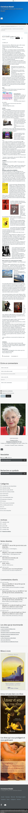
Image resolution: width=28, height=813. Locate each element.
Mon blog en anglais (5, 627)
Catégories (13, 799)
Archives (19, 799)
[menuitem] (9, 26)
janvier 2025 (4, 525)
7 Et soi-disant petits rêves (7, 497)
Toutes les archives (6, 531)
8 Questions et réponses (7, 499)
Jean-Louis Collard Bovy (5, 639)
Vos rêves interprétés (6, 510)
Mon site (13, 797)
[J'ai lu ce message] (26, 809)
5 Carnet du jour (5, 493)
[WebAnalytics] (14, 0)
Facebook (3, 799)
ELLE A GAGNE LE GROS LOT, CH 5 (10, 36)
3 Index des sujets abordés (7, 489)
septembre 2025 (5, 522)
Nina (3, 584)
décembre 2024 (5, 527)
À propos (8, 797)
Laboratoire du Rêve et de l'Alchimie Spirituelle (10, 632)
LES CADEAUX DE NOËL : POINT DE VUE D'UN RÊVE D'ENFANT (12, 29)
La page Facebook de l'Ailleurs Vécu (8, 629)
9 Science (4, 501)
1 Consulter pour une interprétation (9, 486)
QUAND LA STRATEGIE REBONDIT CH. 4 (9, 26)
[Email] (2, 18)
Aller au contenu (4, 2)
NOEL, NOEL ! (6, 563)
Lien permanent (6, 356)
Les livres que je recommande (8, 503)
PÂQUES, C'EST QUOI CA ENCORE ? (12, 552)
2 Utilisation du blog (6, 488)
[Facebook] (1, 805)
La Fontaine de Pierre (5, 630)
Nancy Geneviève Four (8, 591)
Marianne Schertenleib (5, 636)
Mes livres (4, 508)
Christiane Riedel (7, 7)
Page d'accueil (22, 26)
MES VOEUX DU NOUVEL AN (10, 558)
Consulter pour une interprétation (12, 569)
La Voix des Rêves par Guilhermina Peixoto (9, 641)
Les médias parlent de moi (7, 505)
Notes (8, 799)
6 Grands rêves (5, 495)
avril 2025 (4, 524)
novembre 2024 (5, 529)
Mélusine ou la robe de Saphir (11, 605)
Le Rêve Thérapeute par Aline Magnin (8, 638)
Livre (3, 506)
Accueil (2, 797)
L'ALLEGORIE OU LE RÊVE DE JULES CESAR (14, 606)
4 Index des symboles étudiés (8, 491)
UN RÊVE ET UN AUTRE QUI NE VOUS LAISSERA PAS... (14, 546)
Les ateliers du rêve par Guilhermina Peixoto (10, 634)
